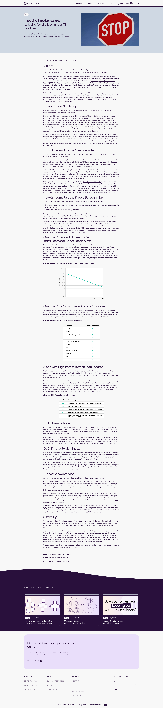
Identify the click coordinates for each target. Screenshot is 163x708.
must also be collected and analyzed (89, 542)
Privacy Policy (82, 705)
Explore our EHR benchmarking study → (56, 558)
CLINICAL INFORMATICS (55, 681)
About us (76, 681)
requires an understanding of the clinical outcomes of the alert (76, 374)
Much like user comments (92, 182)
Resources (76, 685)
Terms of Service (95, 705)
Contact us (77, 696)
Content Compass (31, 681)
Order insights (30, 689)
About (110, 3)
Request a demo (78, 691)
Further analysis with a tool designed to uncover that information (90, 174)
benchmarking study (104, 164)
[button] (80, 3)
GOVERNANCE (52, 689)
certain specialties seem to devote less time (89, 387)
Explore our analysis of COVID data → (56, 561)
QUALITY (50, 685)
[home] (32, 3)
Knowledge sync (30, 685)
